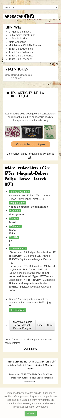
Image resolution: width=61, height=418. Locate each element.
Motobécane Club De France (25, 45)
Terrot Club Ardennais (21, 48)
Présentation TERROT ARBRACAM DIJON (28, 361)
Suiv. (50, 325)
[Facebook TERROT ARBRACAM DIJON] (26, 16)
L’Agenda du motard (20, 31)
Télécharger (17, 310)
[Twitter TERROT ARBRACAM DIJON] (31, 16)
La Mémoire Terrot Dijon (22, 35)
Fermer (31, 413)
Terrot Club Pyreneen (20, 59)
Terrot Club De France (21, 55)
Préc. (40, 325)
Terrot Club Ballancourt (21, 52)
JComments (30, 348)
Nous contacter (34, 365)
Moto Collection (17, 42)
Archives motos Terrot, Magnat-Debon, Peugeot (22, 325)
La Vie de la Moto (18, 38)
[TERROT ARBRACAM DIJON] (14, 16)
